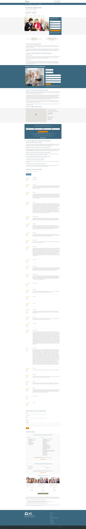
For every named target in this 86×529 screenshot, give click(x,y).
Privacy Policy (51, 32)
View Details (31, 490)
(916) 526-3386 (34, 13)
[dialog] (2, 528)
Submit (27, 428)
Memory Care (30, 468)
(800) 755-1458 (28, 13)
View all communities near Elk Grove (43, 493)
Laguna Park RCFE (52, 484)
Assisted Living (30, 467)
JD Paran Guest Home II (41, 484)
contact (43, 503)
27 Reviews (34, 171)
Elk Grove (31, 5)
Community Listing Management (54, 517)
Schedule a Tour (48, 84)
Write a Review (28, 174)
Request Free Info (55, 30)
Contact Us (51, 516)
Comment (27, 422)
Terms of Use (54, 85)
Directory (27, 5)
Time (46, 73)
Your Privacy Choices (52, 523)
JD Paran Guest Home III (30, 484)
